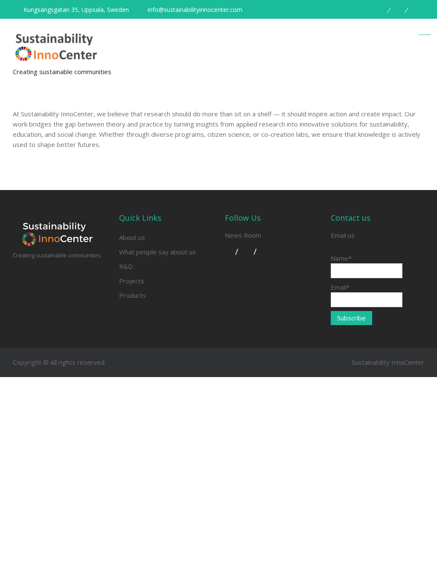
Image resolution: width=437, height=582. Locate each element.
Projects (131, 281)
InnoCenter (407, 362)
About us (132, 237)
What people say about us (157, 252)
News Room (243, 235)
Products (132, 295)
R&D (126, 266)
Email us (343, 235)
